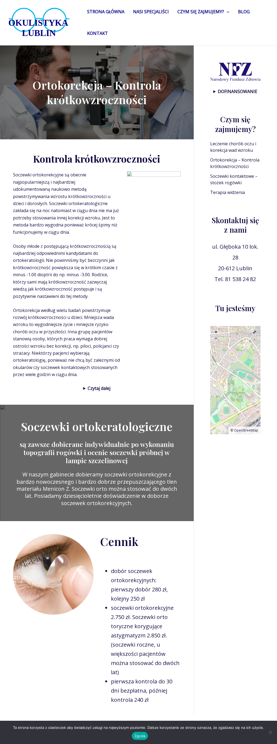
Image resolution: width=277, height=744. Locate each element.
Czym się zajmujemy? (200, 12)
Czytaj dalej (99, 388)
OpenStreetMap (246, 430)
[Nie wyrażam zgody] (270, 732)
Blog (244, 12)
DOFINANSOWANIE (237, 91)
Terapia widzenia (227, 192)
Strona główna (105, 12)
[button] (226, 11)
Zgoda (139, 736)
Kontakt (97, 33)
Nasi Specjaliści (151, 12)
